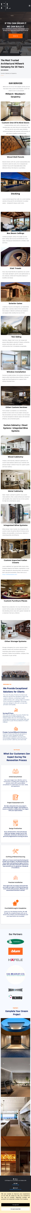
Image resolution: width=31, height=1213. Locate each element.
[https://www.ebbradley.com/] (15, 974)
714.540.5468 (15, 1185)
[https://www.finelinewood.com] (5, 6)
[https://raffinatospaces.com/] (15, 548)
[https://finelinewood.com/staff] (15, 671)
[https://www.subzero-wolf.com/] (15, 989)
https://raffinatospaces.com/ (9, 574)
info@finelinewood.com (15, 1189)
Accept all (15, 1205)
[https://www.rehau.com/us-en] (15, 997)
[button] (29, 6)
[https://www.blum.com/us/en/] (15, 951)
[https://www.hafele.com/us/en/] (15, 960)
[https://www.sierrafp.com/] (15, 942)
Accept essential (15, 1209)
